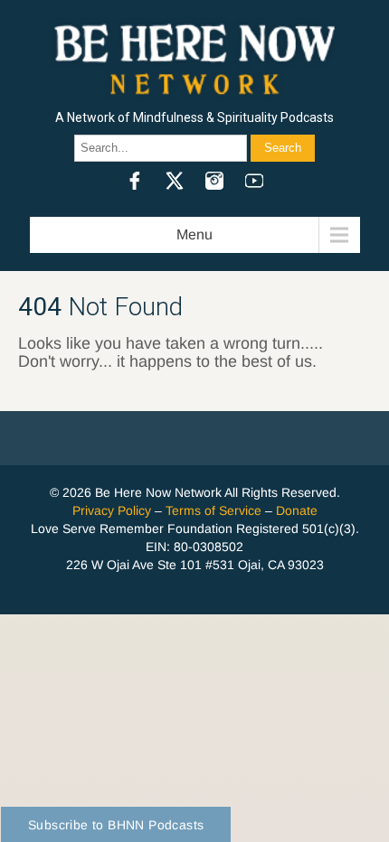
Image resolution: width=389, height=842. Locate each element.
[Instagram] (214, 181)
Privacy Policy (111, 510)
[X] (175, 181)
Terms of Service (213, 510)
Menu (194, 234)
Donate (297, 510)
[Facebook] (135, 181)
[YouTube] (254, 181)
